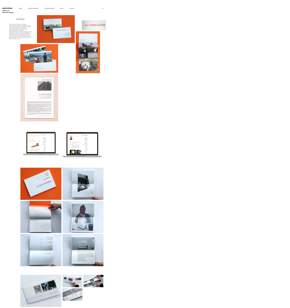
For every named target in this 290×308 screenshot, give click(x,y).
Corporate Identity (33, 8)
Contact (71, 8)
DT (102, 8)
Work (20, 8)
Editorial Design (49, 8)
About (61, 8)
